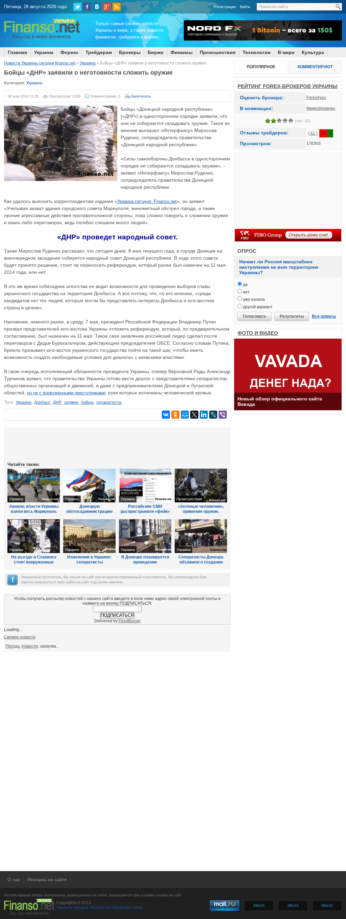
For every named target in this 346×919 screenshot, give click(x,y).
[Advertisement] (117, 444)
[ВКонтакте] (97, 7)
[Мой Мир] (185, 415)
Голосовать (254, 316)
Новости (30, 646)
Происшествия (218, 52)
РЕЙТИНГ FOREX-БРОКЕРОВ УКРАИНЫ (288, 86)
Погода (13, 646)
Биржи (156, 52)
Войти (245, 7)
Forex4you (316, 97)
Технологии (257, 52)
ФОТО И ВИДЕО (258, 333)
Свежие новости (19, 637)
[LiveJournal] (213, 415)
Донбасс (42, 402)
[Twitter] (77, 7)
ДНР (57, 402)
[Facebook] (87, 7)
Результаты (292, 316)
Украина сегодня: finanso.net (83, 907)
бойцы (87, 402)
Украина (43, 52)
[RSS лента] (117, 7)
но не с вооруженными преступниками (66, 392)
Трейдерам (98, 52)
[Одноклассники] (175, 415)
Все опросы (324, 316)
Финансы (182, 52)
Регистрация (225, 7)
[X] (194, 415)
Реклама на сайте (47, 879)
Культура (313, 52)
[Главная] (42, 38)
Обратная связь (127, 907)
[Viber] (223, 415)
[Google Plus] (107, 7)
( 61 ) (313, 133)
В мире (286, 52)
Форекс (69, 52)
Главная (17, 52)
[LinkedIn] (204, 415)
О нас (13, 879)
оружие (71, 402)
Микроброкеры (320, 108)
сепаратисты (109, 402)
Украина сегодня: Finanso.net (147, 201)
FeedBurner (130, 621)
